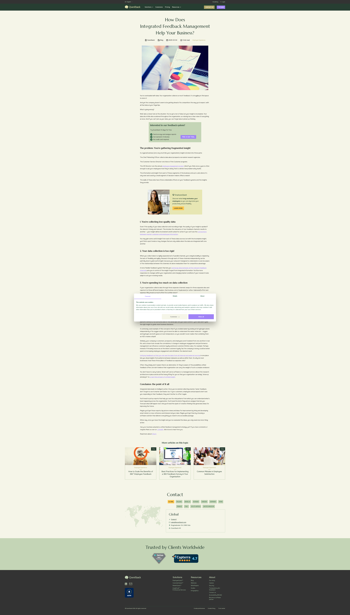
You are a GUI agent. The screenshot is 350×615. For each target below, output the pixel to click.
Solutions (148, 7)
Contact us (209, 7)
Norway (196, 502)
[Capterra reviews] (185, 558)
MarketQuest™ (177, 585)
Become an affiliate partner (215, 598)
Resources (175, 7)
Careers (211, 583)
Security (211, 585)
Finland (179, 502)
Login (223, 2)
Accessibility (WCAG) (215, 595)
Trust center (221, 608)
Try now (221, 7)
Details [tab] (175, 296)
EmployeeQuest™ (178, 580)
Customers (159, 7)
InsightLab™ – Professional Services (179, 589)
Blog (192, 580)
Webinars (194, 583)
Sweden (204, 502)
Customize (173, 316)
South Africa (195, 506)
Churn (154, 434)
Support (174, 519)
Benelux (187, 502)
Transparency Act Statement (214, 589)
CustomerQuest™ (178, 583)
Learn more (178, 208)
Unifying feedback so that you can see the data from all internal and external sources (170, 355)
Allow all (201, 316)
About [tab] (202, 296)
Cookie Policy (211, 608)
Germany (213, 502)
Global (171, 502)
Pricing (167, 7)
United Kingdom (208, 506)
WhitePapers (195, 585)
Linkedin (160, 430)
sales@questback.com (178, 522)
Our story (212, 580)
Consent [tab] (147, 296)
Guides (193, 588)
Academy (215, 2)
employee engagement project (173, 166)
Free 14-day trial (188, 137)
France (179, 506)
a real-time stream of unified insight (162, 377)
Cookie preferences (199, 608)
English (129, 2)
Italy (186, 506)
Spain (220, 502)
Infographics (195, 590)
